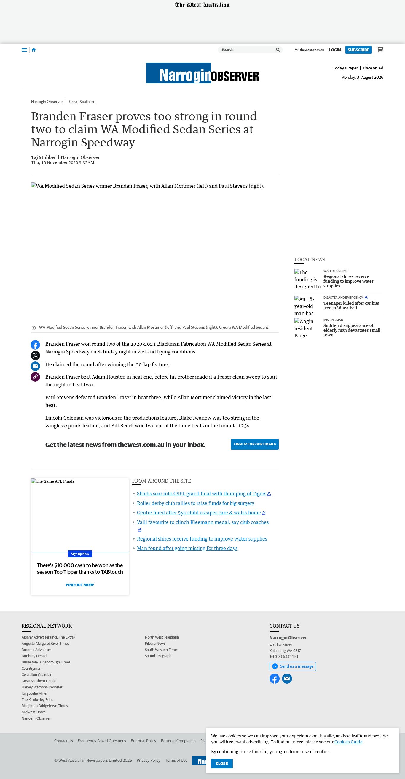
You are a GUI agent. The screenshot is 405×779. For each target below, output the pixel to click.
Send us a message (296, 666)
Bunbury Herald (34, 656)
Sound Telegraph (158, 656)
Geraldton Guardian (37, 674)
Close (222, 763)
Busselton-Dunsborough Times (46, 662)
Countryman (31, 668)
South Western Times (161, 649)
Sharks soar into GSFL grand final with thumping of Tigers (201, 494)
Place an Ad (373, 68)
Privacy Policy (148, 760)
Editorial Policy (143, 740)
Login (335, 50)
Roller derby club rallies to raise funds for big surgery (195, 503)
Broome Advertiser (36, 649)
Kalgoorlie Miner (34, 693)
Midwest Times (33, 712)
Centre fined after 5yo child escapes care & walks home (199, 513)
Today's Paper (345, 68)
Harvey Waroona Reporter (42, 687)
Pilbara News (155, 643)
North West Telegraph (162, 637)
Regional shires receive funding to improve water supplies (202, 539)
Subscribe (358, 50)
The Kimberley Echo (37, 699)
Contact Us (63, 740)
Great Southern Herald (39, 681)
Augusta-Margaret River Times (45, 643)
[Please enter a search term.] (278, 50)
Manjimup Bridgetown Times (45, 706)
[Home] (33, 49)
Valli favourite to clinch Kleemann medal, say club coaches (203, 522)
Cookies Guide (348, 741)
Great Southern (82, 101)
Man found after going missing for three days (187, 548)
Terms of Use (176, 760)
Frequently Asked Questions (102, 740)
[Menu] (24, 49)
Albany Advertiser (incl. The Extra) (48, 637)
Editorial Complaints (178, 740)
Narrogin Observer (47, 101)
